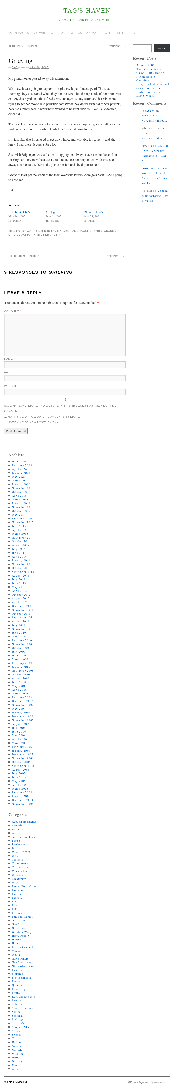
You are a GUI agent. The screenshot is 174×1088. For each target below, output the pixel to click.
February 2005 (22, 792)
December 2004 (23, 800)
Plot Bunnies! (21, 977)
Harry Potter (20, 936)
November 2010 (23, 629)
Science (17, 1004)
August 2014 (21, 545)
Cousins (17, 875)
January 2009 (21, 667)
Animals (17, 829)
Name (9, 358)
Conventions (21, 867)
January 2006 (21, 750)
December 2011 (23, 606)
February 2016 (22, 518)
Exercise (18, 890)
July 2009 (19, 651)
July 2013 (19, 579)
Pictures (17, 974)
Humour (17, 943)
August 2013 (21, 575)
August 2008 (21, 678)
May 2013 (19, 587)
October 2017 (21, 511)
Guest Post (19, 928)
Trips (15, 1038)
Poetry (16, 981)
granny (110, 231)
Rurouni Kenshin (24, 996)
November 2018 (23, 488)
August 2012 (21, 598)
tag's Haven (87, 10)
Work (15, 1057)
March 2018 (20, 499)
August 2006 (21, 724)
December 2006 (23, 716)
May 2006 (19, 735)
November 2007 (23, 705)
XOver (16, 1065)
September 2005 (23, 766)
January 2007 (21, 712)
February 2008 (22, 697)
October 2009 (21, 648)
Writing (17, 1061)
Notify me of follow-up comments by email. (44, 416)
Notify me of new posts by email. (35, 422)
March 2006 (20, 743)
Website (10, 386)
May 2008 (19, 686)
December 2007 (23, 701)
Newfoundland (22, 962)
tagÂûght (148, 110)
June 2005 (19, 777)
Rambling (18, 989)
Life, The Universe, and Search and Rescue (153, 86)
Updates (17, 1042)
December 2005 (23, 754)
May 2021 (19, 476)
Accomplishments (24, 821)
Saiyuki (17, 1000)
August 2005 (21, 769)
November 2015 (23, 522)
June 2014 (19, 553)
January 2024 (21, 473)
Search (161, 48)
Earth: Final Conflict (27, 886)
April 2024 (19, 469)
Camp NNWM (21, 852)
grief (12, 234)
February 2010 (22, 640)
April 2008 (19, 690)
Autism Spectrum (24, 837)
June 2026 (19, 461)
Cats (15, 856)
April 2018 (19, 496)
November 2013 (23, 564)
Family (56, 231)
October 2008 (21, 674)
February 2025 (22, 465)
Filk (15, 905)
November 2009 (23, 644)
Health (16, 939)
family (97, 231)
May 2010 (19, 636)
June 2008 (19, 682)
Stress (16, 1031)
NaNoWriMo (20, 958)
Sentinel (18, 1015)
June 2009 (19, 655)
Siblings (18, 1019)
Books (16, 848)
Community (20, 863)
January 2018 (21, 503)
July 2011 (19, 625)
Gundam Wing (22, 932)
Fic (14, 901)
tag (15, 67)
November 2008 (23, 670)
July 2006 (19, 728)
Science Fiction (23, 1008)
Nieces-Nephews (23, 966)
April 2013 (19, 591)
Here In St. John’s (20, 46)
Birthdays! (19, 844)
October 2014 (21, 541)
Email (9, 372)
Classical (18, 859)
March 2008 (20, 693)
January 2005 (21, 796)
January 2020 (21, 484)
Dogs (15, 882)
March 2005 (20, 788)
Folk (15, 909)
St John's (18, 1023)
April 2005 (19, 785)
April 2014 (19, 556)
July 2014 (19, 549)
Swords (17, 1034)
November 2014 (23, 537)
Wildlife (18, 1053)
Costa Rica (19, 871)
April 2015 (19, 530)
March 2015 (20, 534)
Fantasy (17, 897)
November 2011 (23, 610)
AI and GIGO (145, 65)
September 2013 (23, 572)
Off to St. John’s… (95, 212)
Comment (12, 311)
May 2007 (19, 709)
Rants (16, 993)
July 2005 (19, 773)
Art (14, 833)
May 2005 (19, 781)
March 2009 (20, 659)
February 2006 (22, 747)
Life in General (22, 947)
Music (16, 955)
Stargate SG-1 (21, 1027)
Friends (17, 913)
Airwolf (17, 825)
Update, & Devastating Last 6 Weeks (152, 93)
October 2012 (21, 594)
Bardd (16, 840)
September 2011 (23, 617)
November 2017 (23, 507)
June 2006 (19, 731)
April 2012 (19, 602)
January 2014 (21, 560)
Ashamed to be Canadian (146, 78)
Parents (17, 970)
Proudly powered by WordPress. (149, 1082)
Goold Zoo (19, 920)
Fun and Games (22, 917)
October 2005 (21, 762)
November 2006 (23, 720)
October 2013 (21, 568)
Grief (67, 231)
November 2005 (23, 758)
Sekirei (17, 1012)
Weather (17, 1046)
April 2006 (19, 739)
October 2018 (21, 492)
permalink (51, 234)
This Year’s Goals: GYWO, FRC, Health (150, 71)
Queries (17, 985)
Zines (16, 1069)
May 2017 (19, 515)
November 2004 (23, 804)
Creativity (19, 878)
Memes (17, 951)
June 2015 (19, 526)
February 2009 (22, 663)
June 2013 (19, 583)
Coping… (118, 46)
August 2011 (21, 621)
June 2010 (19, 632)
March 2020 (20, 480)
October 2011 (21, 613)
